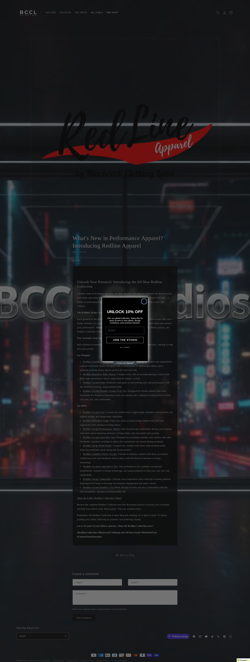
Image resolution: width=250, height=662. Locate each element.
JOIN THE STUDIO (125, 340)
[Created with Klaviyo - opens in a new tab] (125, 363)
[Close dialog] (144, 301)
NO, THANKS (125, 347)
